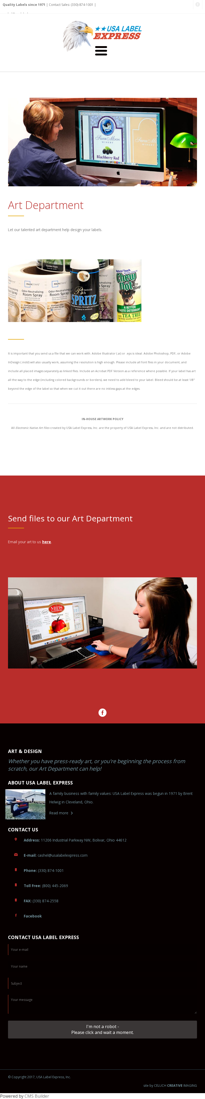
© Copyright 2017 (21, 1077)
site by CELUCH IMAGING (170, 1086)
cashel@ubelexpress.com (56, 855)
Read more (58, 812)
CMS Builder (37, 1096)
